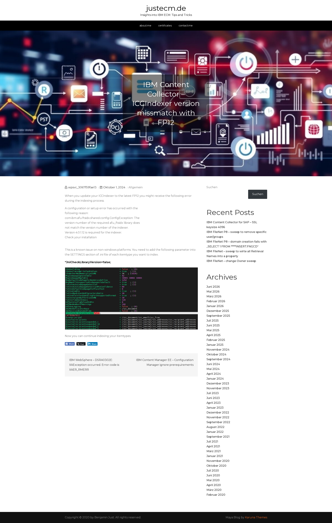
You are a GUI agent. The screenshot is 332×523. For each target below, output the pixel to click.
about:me (145, 25)
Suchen (211, 187)
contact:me (186, 25)
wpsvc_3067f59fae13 (82, 187)
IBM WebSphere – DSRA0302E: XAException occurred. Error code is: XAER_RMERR (94, 364)
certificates (165, 25)
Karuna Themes (256, 517)
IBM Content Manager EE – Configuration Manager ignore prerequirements (164, 362)
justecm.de (166, 8)
